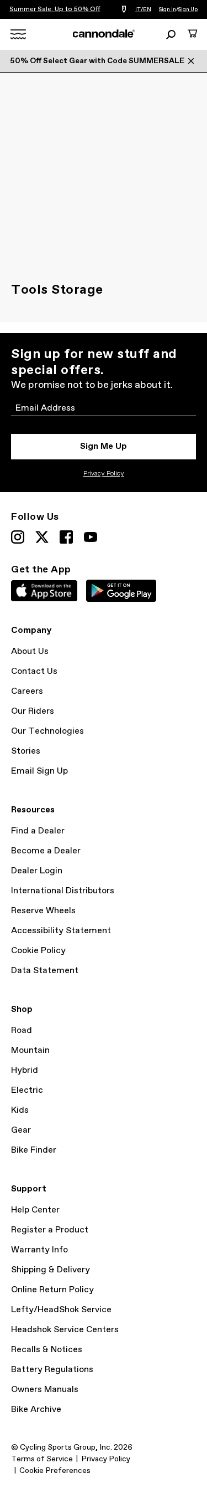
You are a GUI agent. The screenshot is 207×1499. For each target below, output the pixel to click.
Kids (20, 1110)
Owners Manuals (44, 1389)
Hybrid (24, 1070)
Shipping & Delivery (50, 1270)
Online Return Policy (52, 1290)
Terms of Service (42, 1459)
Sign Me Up (103, 446)
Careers (27, 691)
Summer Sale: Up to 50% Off (54, 9)
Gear (21, 1130)
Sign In (167, 9)
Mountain (30, 1050)
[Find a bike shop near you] (123, 10)
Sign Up (188, 9)
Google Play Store (121, 591)
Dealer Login (36, 871)
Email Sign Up (39, 771)
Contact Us (34, 671)
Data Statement (44, 970)
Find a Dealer (38, 831)
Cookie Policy (38, 950)
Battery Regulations (52, 1369)
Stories (25, 751)
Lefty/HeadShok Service (61, 1310)
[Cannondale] (103, 34)
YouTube (90, 537)
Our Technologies (47, 731)
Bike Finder (33, 1150)
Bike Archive (36, 1409)
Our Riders (32, 711)
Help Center (35, 1210)
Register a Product (49, 1230)
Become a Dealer (46, 851)
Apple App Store (44, 591)
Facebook (66, 537)
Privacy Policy (103, 473)
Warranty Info (39, 1250)
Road (21, 1030)
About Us (30, 651)
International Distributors (62, 891)
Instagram (17, 537)
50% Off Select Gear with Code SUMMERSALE (97, 61)
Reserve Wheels (43, 911)
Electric (27, 1090)
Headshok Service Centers (65, 1330)
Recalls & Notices (46, 1349)
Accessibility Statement (61, 931)
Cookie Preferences (55, 1471)
